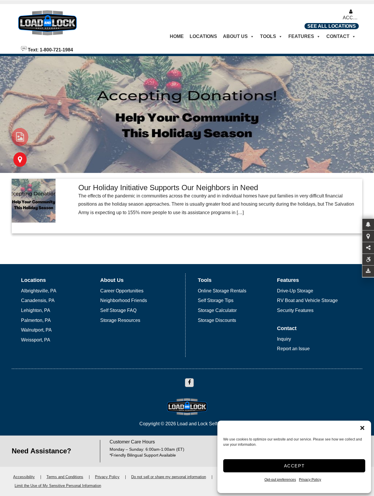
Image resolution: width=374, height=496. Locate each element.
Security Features (295, 310)
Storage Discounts (217, 320)
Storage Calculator (217, 310)
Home (177, 36)
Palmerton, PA (36, 320)
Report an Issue (293, 348)
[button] (362, 428)
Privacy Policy (310, 480)
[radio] (20, 137)
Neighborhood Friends (123, 300)
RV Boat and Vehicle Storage (307, 300)
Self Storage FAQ (118, 310)
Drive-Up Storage (295, 290)
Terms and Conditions (64, 477)
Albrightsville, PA (38, 290)
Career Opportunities (121, 290)
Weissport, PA (35, 339)
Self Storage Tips (215, 300)
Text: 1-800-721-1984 (50, 49)
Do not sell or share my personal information (168, 477)
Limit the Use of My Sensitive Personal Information (58, 485)
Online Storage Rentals (222, 290)
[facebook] (189, 382)
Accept (294, 465)
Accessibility (24, 477)
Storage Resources (120, 320)
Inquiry (284, 339)
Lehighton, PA (35, 310)
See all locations (331, 26)
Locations (203, 36)
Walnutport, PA (36, 329)
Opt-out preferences (280, 480)
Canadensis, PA (38, 300)
